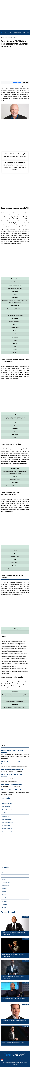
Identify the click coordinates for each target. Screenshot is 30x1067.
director (4, 888)
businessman (5, 885)
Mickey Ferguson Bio (7, 822)
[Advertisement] (15, 15)
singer (4, 876)
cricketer (4, 894)
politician (4, 898)
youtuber (4, 904)
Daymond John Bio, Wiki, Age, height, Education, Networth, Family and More (13, 933)
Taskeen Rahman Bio (7, 831)
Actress (4, 907)
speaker (8, 37)
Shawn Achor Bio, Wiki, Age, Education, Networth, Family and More (14, 1021)
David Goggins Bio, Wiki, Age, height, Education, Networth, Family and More (13, 999)
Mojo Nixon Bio (6, 825)
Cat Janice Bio (5, 816)
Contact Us (18, 1059)
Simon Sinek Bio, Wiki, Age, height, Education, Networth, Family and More (13, 955)
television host (6, 882)
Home (2, 37)
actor (3, 872)
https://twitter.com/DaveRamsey (15, 701)
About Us (11, 1059)
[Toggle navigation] (28, 33)
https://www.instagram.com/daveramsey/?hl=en (15, 695)
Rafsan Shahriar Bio (7, 809)
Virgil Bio (4, 813)
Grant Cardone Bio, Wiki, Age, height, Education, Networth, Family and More (13, 1043)
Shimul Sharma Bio (7, 803)
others (4, 891)
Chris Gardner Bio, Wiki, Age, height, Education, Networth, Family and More (13, 977)
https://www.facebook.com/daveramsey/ (15, 707)
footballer (5, 901)
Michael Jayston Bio (7, 828)
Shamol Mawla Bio (7, 819)
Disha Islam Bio (6, 806)
